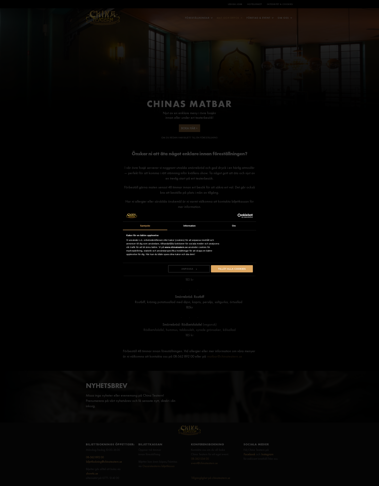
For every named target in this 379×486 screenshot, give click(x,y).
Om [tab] (234, 225)
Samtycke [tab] (145, 225)
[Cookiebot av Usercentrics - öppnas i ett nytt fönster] (240, 216)
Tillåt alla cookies (232, 269)
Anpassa (187, 269)
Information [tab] (189, 225)
